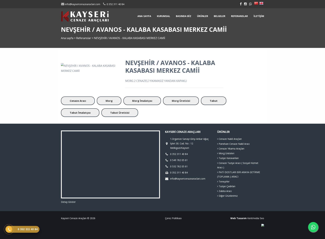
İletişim (259, 16)
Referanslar (239, 16)
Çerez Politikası (173, 218)
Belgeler (219, 16)
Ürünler (202, 16)
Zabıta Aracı (225, 191)
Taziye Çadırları (226, 186)
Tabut (214, 100)
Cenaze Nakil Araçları (230, 138)
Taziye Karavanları (228, 158)
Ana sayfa (144, 16)
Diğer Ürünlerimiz (228, 195)
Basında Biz (183, 16)
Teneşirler (224, 181)
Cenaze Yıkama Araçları (231, 148)
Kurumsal (163, 16)
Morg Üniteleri (226, 153)
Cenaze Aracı (78, 100)
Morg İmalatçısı (142, 100)
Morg (109, 100)
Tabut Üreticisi (119, 112)
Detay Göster (68, 201)
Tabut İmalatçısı (80, 112)
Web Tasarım (238, 218)
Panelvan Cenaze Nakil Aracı (234, 143)
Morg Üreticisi (181, 100)
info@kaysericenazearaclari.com (82, 4)
